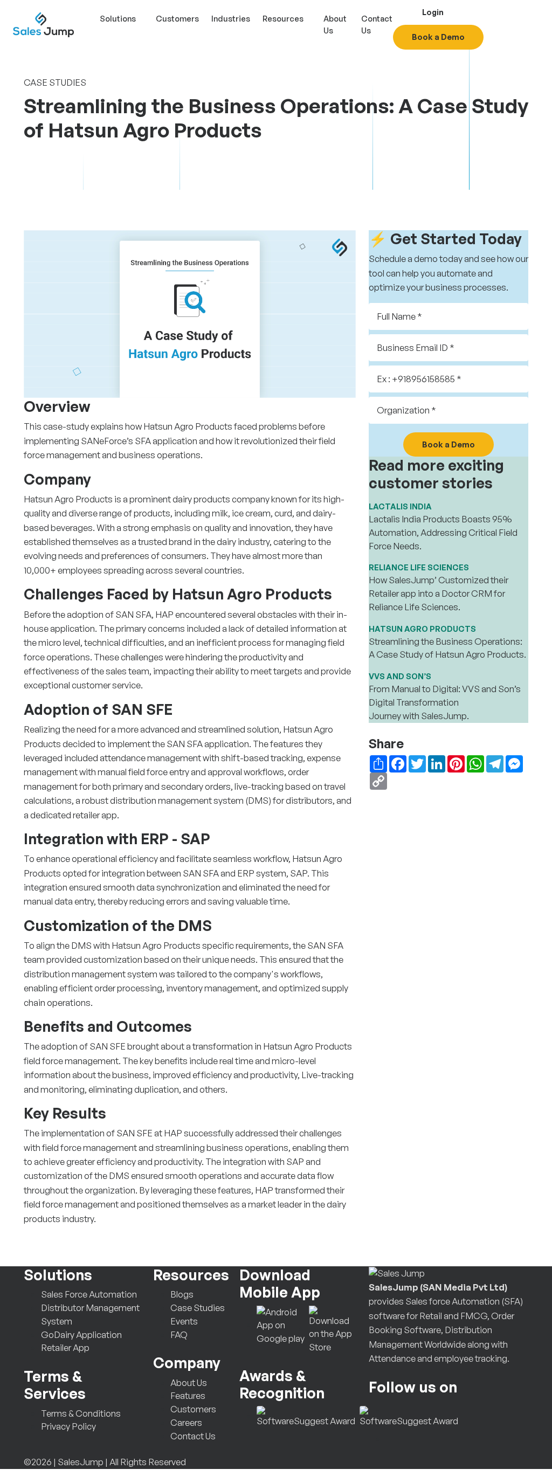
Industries (230, 18)
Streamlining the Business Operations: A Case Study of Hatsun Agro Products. (447, 648)
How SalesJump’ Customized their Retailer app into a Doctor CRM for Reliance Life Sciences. (438, 593)
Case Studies (197, 1307)
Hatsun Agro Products (187, 426)
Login (432, 12)
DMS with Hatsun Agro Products (136, 945)
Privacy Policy (68, 1426)
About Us (335, 24)
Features (187, 1395)
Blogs (182, 1294)
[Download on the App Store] (332, 1328)
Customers (177, 18)
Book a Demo (438, 37)
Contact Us (376, 24)
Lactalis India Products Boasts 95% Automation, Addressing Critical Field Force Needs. (443, 532)
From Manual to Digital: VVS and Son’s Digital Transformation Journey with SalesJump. (445, 702)
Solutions (118, 18)
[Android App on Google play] (281, 1324)
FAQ (179, 1334)
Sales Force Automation (89, 1294)
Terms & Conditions (81, 1413)
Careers (186, 1422)
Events (184, 1321)
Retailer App (65, 1347)
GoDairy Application (81, 1334)
